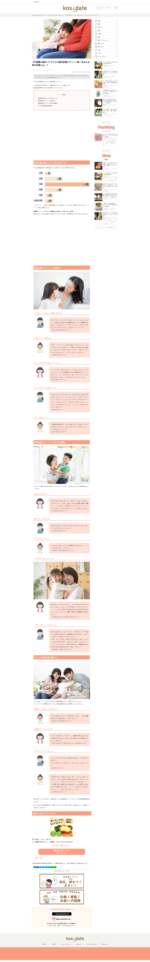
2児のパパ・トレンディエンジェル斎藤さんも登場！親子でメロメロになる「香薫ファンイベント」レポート (110, 164)
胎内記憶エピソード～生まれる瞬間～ (48, 103)
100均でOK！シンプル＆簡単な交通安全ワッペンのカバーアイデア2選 (110, 73)
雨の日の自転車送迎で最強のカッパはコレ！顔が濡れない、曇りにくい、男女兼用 (110, 101)
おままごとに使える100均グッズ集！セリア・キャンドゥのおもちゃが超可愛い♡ (110, 135)
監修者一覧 (78, 944)
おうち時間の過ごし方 (111, 141)
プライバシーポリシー (66, 944)
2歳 (36, 858)
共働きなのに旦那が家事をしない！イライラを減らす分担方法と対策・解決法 (110, 205)
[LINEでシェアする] (53, 867)
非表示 (64, 94)
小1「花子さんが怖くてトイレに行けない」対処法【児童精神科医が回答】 (110, 82)
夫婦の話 (106, 209)
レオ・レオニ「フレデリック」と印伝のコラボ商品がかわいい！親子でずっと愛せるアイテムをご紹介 (110, 185)
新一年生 (106, 223)
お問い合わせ (104, 944)
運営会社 (44, 944)
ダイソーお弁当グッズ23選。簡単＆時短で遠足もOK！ (110, 62)
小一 (108, 221)
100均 (110, 220)
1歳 (41, 858)
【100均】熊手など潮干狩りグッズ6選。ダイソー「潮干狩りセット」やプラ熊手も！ (110, 92)
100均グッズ (113, 180)
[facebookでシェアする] (36, 867)
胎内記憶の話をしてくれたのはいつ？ (48, 98)
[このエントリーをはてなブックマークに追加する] (48, 867)
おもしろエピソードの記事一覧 (105, 227)
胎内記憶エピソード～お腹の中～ (47, 100)
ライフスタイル (50, 15)
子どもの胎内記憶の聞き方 (45, 105)
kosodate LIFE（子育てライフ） (39, 15)
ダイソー (111, 179)
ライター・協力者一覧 (91, 944)
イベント (106, 170)
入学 (111, 223)
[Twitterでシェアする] (42, 867)
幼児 (105, 138)
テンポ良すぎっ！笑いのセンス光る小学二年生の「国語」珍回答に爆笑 (110, 111)
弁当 (108, 180)
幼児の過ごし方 (112, 138)
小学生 (111, 85)
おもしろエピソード (59, 15)
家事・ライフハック (108, 66)
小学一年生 (113, 221)
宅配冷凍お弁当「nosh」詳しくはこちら (61, 852)
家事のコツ (112, 209)
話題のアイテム (107, 191)
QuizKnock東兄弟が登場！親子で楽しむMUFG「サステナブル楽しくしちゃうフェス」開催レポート (110, 195)
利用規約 (54, 944)
